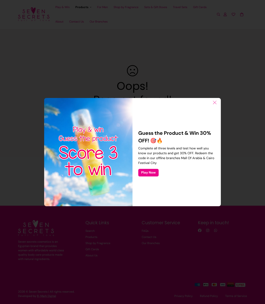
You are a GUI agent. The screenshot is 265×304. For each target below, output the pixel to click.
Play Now (148, 172)
